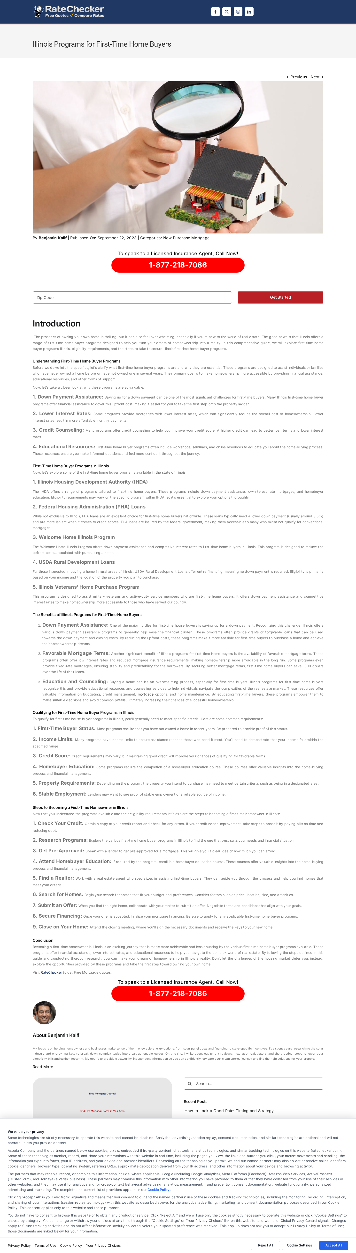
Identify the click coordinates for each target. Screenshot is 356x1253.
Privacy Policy (19, 1245)
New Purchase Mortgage (186, 237)
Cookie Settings (299, 1245)
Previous (299, 76)
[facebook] (215, 11)
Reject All (265, 1245)
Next (315, 76)
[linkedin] (249, 11)
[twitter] (226, 11)
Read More (43, 1066)
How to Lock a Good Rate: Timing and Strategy (229, 1110)
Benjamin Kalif (53, 237)
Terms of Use (45, 1245)
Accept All (333, 1245)
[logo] (69, 6)
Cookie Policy (158, 1190)
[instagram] (238, 11)
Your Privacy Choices (103, 1245)
